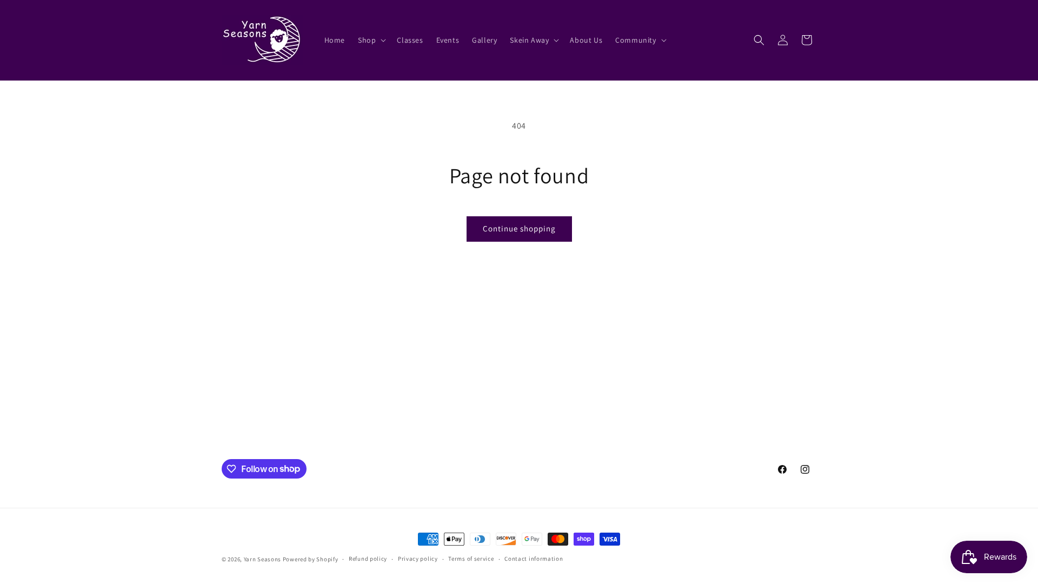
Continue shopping (519, 228)
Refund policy (368, 558)
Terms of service (471, 558)
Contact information (533, 558)
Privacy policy (418, 558)
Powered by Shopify (310, 559)
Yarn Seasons (262, 559)
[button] (370, 40)
